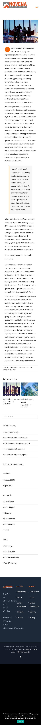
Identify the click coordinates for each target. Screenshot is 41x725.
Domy (19, 597)
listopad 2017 (9, 480)
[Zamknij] (38, 718)
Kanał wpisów (9, 552)
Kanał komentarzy (11, 557)
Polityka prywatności (23, 652)
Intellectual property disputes (16, 454)
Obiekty (20, 612)
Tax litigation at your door (14, 449)
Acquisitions (22, 367)
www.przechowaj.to (12, 432)
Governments (7, 370)
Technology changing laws (29, 399)
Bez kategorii (9, 507)
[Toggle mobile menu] (37, 7)
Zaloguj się (8, 546)
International (9, 524)
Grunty (20, 617)
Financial (29, 367)
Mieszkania (20, 591)
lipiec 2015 (8, 485)
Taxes (13, 370)
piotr (6, 367)
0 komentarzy (8, 406)
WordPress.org (10, 563)
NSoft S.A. (29, 649)
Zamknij (20, 721)
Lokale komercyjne (20, 604)
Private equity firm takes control (17, 443)
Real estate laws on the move (15, 437)
